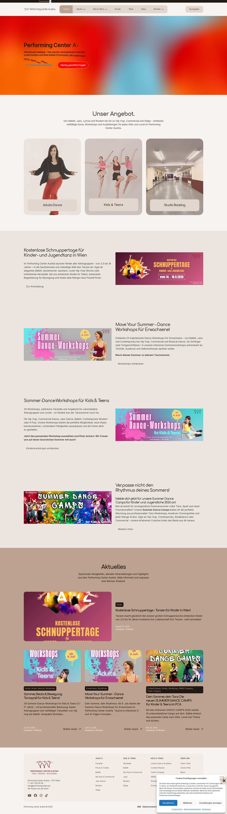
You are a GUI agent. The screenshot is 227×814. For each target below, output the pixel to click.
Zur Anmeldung (35, 286)
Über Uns (185, 758)
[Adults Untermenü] (85, 9)
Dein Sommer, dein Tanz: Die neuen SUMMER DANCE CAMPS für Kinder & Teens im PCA (168, 700)
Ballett (98, 772)
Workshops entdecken (131, 363)
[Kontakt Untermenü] (164, 9)
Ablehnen (187, 803)
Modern (99, 786)
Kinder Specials (38, 688)
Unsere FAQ (185, 768)
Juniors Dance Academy (161, 763)
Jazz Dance (101, 781)
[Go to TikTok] (46, 796)
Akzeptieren (168, 803)
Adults (79, 9)
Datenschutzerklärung (192, 809)
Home (66, 9)
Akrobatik (127, 763)
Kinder (119, 605)
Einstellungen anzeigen (210, 803)
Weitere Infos (125, 529)
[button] (221, 778)
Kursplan (99, 763)
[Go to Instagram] (41, 796)
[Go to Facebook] (35, 796)
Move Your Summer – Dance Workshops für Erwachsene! (104, 696)
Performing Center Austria (42, 9)
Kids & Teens (98, 9)
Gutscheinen (44, 1)
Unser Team (185, 763)
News (143, 9)
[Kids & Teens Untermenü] (107, 9)
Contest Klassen (154, 688)
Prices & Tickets (102, 768)
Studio (118, 9)
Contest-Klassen (158, 768)
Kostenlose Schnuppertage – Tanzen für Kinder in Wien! (152, 610)
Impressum (206, 809)
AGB (139, 807)
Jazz (125, 777)
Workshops (50, 688)
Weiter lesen (70, 729)
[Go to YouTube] (29, 796)
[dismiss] (50, 1)
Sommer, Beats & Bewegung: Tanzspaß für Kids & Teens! (43, 696)
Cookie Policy (177, 809)
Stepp (98, 790)
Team (131, 9)
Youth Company (154, 691)
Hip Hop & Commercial (105, 777)
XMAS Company (186, 688)
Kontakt (157, 9)
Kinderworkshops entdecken (42, 448)
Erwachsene (91, 688)
